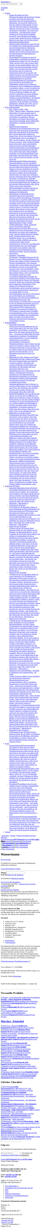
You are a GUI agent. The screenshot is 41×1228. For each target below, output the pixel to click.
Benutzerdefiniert (11, 323)
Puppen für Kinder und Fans (26, 836)
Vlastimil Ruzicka (25, 1117)
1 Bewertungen (10, 942)
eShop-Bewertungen (8, 961)
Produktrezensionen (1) (22, 961)
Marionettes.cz (6, 2)
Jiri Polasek (29, 1106)
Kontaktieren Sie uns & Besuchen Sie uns (19, 1188)
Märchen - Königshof (4, 838)
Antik (29, 1089)
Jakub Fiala (29, 1094)
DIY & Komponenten (12, 107)
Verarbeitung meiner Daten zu (11, 1155)
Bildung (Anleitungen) (12, 1194)
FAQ (6, 1192)
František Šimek (6, 1125)
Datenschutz (9, 1197)
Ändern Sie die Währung (15, 875)
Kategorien (5, 836)
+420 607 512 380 (11, 1175)
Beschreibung (9, 941)
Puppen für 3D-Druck (12, 486)
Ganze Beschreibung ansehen (10, 869)
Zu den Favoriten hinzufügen (10, 882)
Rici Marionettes (32, 1001)
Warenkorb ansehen (17, 878)
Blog (6, 1190)
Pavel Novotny (6, 859)
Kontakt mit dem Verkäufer (10, 890)
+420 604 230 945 (10, 1176)
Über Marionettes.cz (12, 1186)
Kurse (7, 743)
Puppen (7, 13)
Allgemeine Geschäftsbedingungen (16, 1195)
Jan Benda (19, 1112)
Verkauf (7, 832)
